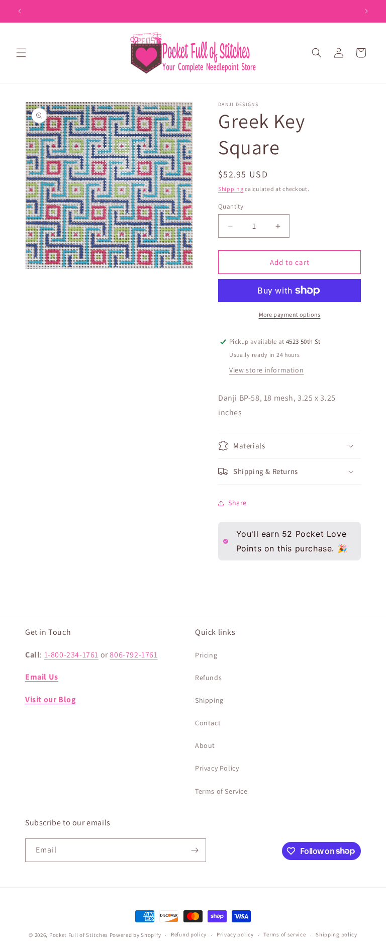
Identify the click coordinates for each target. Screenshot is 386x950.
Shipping (231, 189)
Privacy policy (235, 934)
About (205, 745)
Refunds (208, 677)
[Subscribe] (194, 850)
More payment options (290, 314)
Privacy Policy (217, 768)
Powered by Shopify (135, 934)
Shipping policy (336, 934)
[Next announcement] (366, 11)
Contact (208, 722)
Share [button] (237, 502)
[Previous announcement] (20, 11)
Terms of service (284, 934)
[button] (21, 53)
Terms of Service (221, 791)
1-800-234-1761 (71, 654)
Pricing (206, 654)
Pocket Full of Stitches (78, 934)
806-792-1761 (133, 654)
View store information (266, 369)
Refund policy (189, 934)
